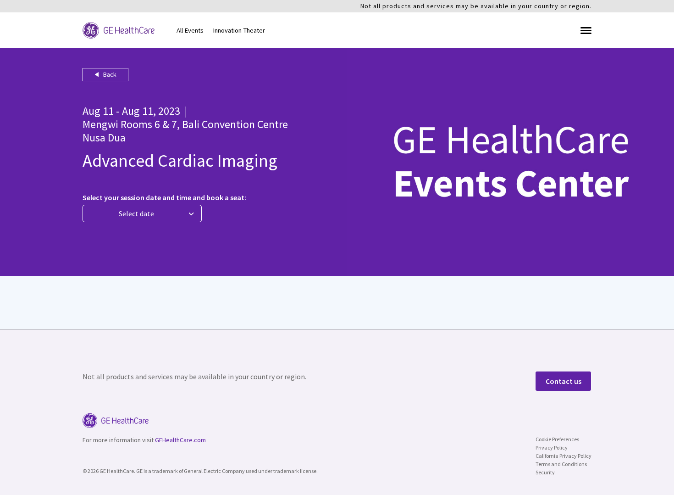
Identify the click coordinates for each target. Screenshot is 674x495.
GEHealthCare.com (180, 440)
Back (109, 74)
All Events (190, 30)
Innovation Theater (239, 30)
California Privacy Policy (563, 455)
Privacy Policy (552, 447)
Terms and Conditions (561, 464)
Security (545, 472)
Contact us (563, 381)
